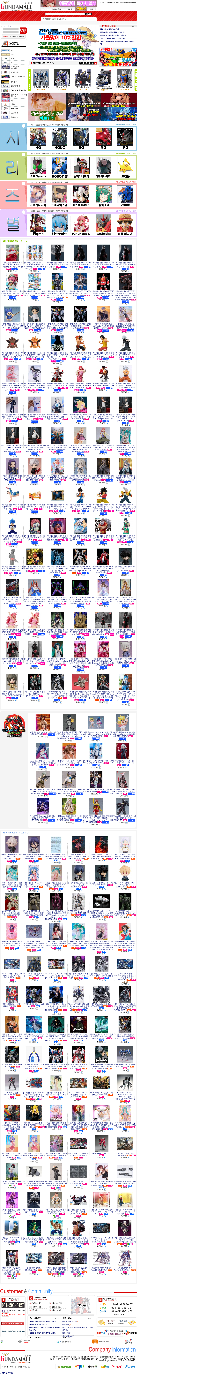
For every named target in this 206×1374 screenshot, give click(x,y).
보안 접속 (7, 26)
